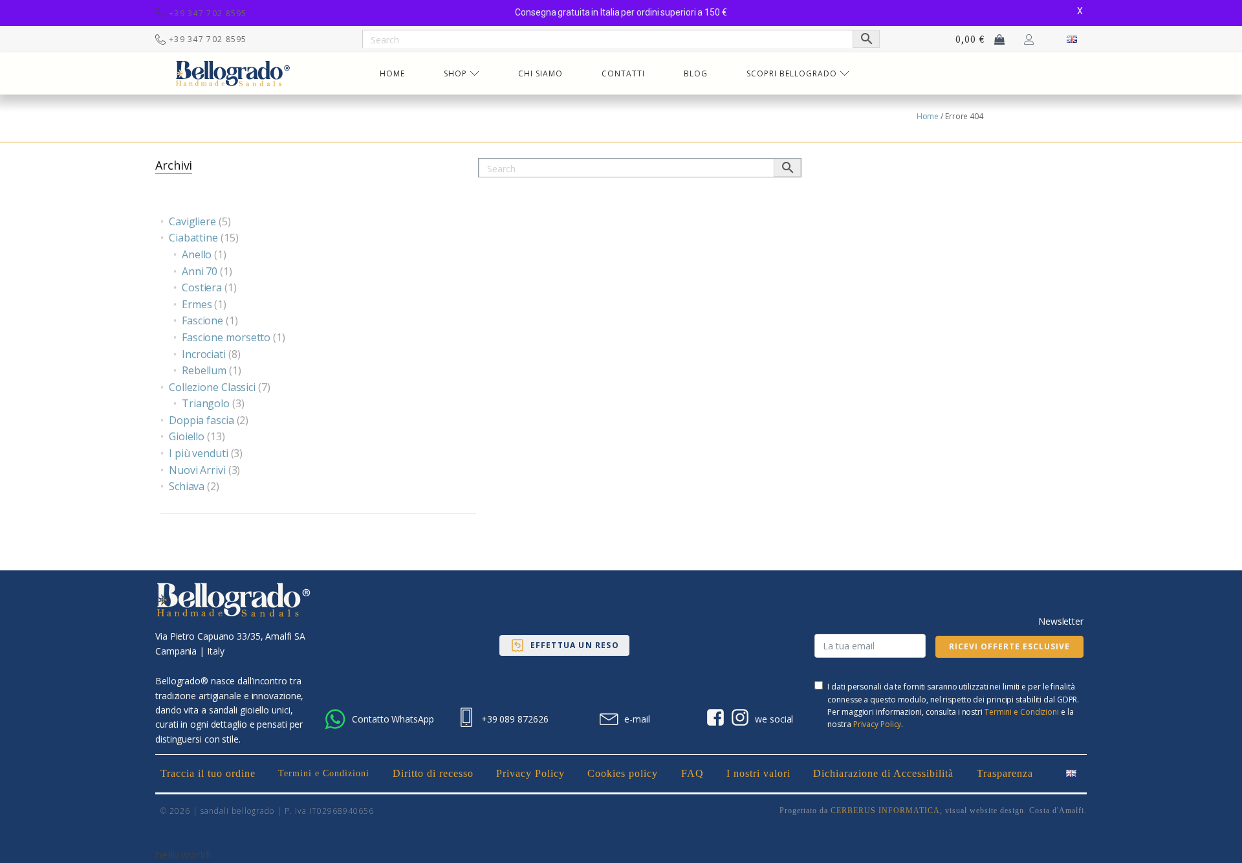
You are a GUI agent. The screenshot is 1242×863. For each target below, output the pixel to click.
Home (928, 116)
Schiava (186, 486)
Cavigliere (192, 221)
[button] (564, 645)
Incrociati (204, 354)
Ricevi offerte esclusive (1009, 646)
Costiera (202, 287)
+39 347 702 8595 (208, 13)
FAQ (692, 773)
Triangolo (206, 403)
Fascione (202, 320)
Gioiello (186, 436)
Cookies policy (622, 773)
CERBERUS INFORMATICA (885, 810)
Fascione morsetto (226, 337)
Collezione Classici (212, 387)
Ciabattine (193, 237)
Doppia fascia (201, 420)
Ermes (197, 304)
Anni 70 (199, 271)
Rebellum (204, 370)
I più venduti (198, 453)
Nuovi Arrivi (197, 470)
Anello (197, 254)
